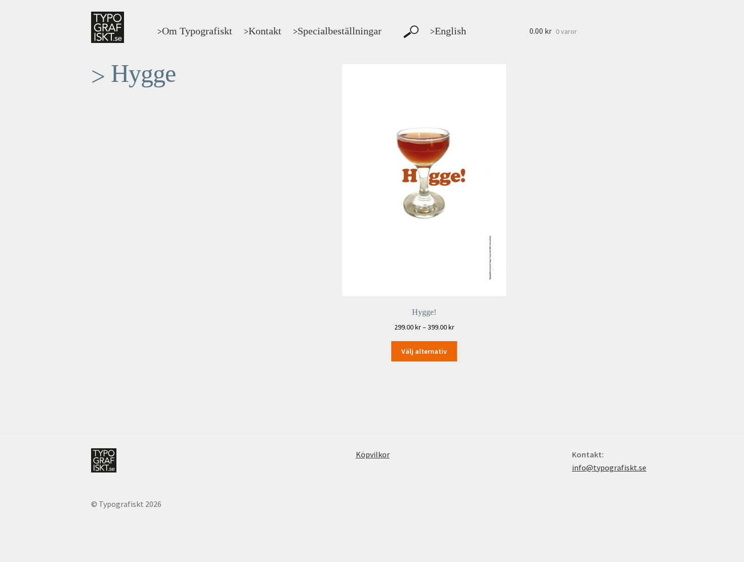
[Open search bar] (411, 31)
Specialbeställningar (337, 30)
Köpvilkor (373, 454)
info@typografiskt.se (609, 467)
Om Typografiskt (194, 30)
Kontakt (262, 30)
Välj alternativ (424, 351)
